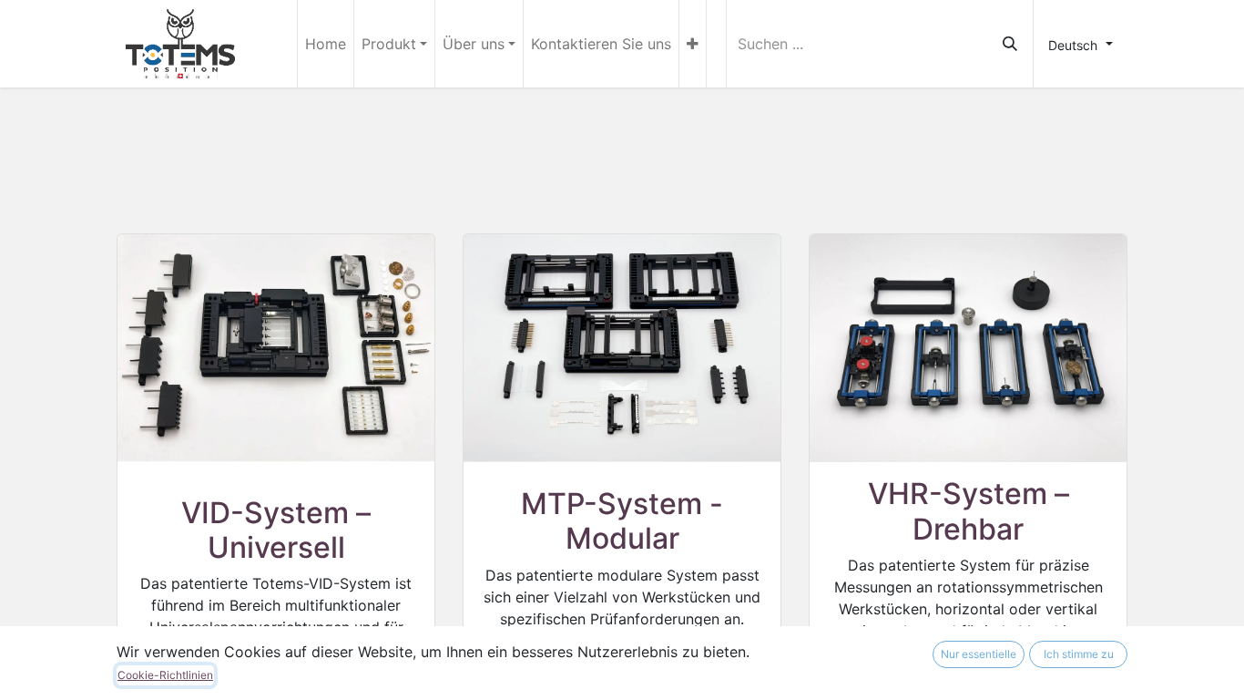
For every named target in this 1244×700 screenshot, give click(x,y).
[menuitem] (325, 44)
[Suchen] (1010, 44)
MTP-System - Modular (622, 521)
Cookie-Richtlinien (165, 675)
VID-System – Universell (276, 530)
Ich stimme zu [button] (1079, 654)
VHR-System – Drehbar (968, 511)
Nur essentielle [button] (978, 654)
